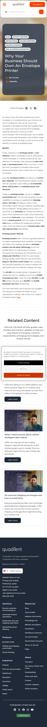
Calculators (29, 629)
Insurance (6, 681)
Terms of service (31, 645)
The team (29, 662)
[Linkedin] (15, 709)
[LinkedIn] (26, 108)
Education (6, 677)
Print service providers (11, 669)
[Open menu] (4, 4)
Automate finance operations (9, 615)
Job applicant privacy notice (13, 593)
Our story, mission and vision (34, 667)
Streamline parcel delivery (9, 628)
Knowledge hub (31, 620)
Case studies (30, 612)
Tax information (31, 637)
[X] (30, 108)
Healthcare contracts (33, 633)
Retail (4, 694)
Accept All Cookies (23, 375)
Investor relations (32, 684)
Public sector (7, 689)
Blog (27, 608)
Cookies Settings (23, 715)
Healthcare (6, 673)
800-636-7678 (8, 596)
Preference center (9, 584)
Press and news (31, 676)
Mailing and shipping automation (10, 647)
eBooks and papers (33, 625)
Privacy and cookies (10, 580)
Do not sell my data (10, 587)
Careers (28, 680)
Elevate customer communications (9, 609)
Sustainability (30, 672)
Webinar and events (33, 616)
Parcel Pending (8, 652)
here (18, 297)
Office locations (31, 689)
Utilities (5, 685)
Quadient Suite (8, 642)
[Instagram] (28, 709)
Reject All (23, 369)
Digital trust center (9, 590)
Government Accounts (34, 641)
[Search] (41, 12)
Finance (5, 665)
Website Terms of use (11, 577)
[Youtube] (32, 709)
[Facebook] (35, 108)
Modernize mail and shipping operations (10, 622)
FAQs (27, 649)
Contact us (37, 4)
